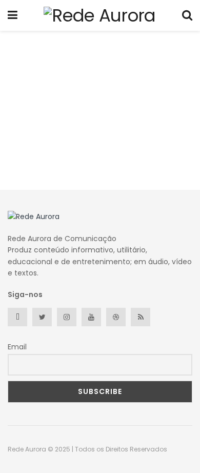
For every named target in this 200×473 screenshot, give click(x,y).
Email (17, 347)
